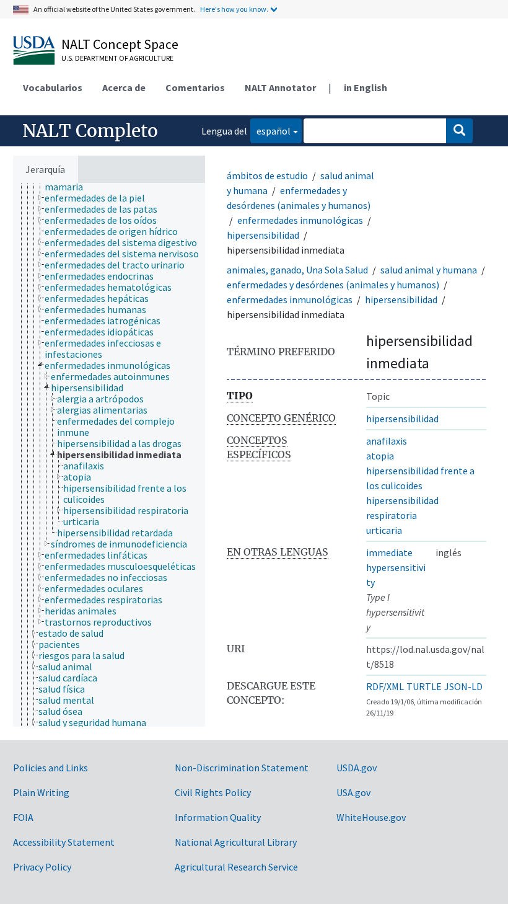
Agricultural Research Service (236, 867)
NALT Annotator (280, 87)
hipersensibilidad (263, 235)
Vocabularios (52, 87)
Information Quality (218, 817)
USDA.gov (356, 767)
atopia (380, 456)
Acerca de (124, 87)
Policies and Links (50, 767)
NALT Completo (90, 131)
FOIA (23, 817)
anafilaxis (386, 441)
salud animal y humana (428, 270)
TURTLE (424, 686)
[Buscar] (459, 130)
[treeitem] (100, 197)
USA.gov (353, 792)
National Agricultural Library (236, 842)
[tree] (109, 455)
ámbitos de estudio (267, 175)
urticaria (384, 530)
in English (365, 87)
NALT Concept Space (119, 44)
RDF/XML (385, 686)
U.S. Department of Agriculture (117, 58)
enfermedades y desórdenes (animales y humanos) (333, 284)
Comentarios (195, 87)
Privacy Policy (42, 867)
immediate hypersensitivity (396, 567)
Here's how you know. (234, 9)
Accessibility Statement (64, 842)
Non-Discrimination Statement (242, 767)
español (270, 130)
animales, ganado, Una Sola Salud (297, 270)
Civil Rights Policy (213, 792)
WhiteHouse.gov (371, 817)
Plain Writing (41, 792)
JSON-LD (463, 686)
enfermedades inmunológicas (300, 220)
